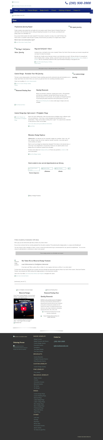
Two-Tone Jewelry (38, 351)
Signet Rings (37, 412)
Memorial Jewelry (38, 384)
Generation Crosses (39, 382)
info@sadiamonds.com (61, 346)
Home (16, 10)
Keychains (36, 421)
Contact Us (77, 10)
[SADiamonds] (15, 2)
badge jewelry (44, 149)
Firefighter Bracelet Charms (41, 359)
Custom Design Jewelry (40, 366)
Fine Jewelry (37, 372)
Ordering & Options (65, 10)
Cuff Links (36, 417)
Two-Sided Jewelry (38, 349)
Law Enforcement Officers (31, 273)
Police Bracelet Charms (40, 361)
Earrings (36, 419)
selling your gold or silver (76, 58)
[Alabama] (47, 168)
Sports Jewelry (37, 427)
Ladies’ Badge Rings (39, 399)
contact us (63, 149)
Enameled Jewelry (38, 345)
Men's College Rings (39, 406)
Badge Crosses (38, 339)
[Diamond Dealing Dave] (51, 106)
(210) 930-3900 (59, 341)
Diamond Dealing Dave (44, 100)
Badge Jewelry (44, 10)
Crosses (54, 10)
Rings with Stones (38, 410)
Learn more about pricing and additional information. (40, 123)
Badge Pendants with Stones (41, 341)
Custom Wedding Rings (40, 395)
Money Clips (37, 423)
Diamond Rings (38, 397)
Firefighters (41, 273)
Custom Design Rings (39, 393)
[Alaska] (60, 168)
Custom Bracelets (38, 357)
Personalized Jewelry (39, 425)
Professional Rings (38, 408)
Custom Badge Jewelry (40, 343)
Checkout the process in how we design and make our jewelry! (20, 348)
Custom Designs (33, 10)
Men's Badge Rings (39, 404)
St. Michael (37, 388)
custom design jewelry (31, 81)
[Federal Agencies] (34, 169)
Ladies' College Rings (39, 401)
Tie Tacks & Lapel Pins (39, 429)
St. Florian (36, 386)
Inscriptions (37, 347)
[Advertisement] (21, 374)
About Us (22, 10)
